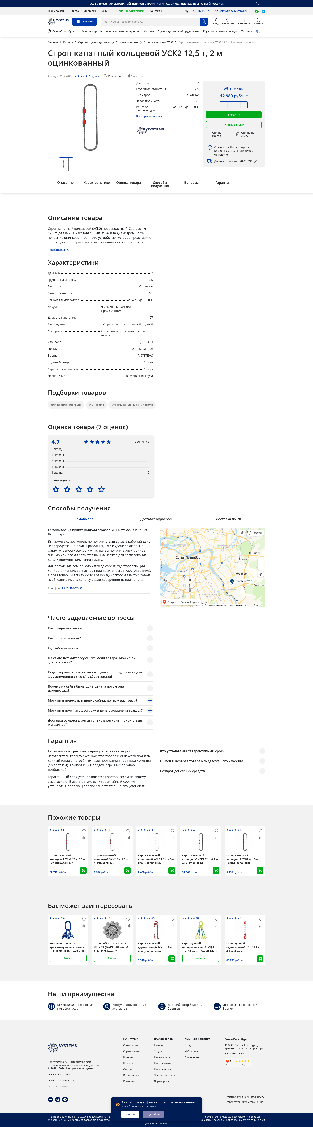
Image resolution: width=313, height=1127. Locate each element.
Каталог (159, 1045)
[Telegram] (57, 1099)
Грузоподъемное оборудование (178, 31)
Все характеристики (149, 116)
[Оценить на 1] (55, 489)
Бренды (128, 1057)
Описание (65, 182)
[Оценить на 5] (101, 489)
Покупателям (131, 1075)
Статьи (127, 1069)
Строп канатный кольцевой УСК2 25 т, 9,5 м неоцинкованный (67, 859)
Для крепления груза (66, 405)
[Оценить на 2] (67, 489)
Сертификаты (131, 1051)
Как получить (162, 1069)
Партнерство (162, 1081)
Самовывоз (84, 519)
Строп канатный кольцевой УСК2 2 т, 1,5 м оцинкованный (111, 859)
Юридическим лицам (130, 11)
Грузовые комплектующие (220, 31)
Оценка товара (128, 182)
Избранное (192, 1051)
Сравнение (192, 1057)
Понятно (130, 1114)
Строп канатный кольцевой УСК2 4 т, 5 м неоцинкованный (242, 859)
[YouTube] (65, 1099)
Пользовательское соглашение (244, 1102)
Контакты (156, 11)
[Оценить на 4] (90, 489)
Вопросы (191, 182)
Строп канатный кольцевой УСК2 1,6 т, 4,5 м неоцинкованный (156, 859)
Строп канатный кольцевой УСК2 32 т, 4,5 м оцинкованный (200, 859)
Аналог (68, 958)
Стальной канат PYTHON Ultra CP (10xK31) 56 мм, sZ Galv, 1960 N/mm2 (111, 947)
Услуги (105, 11)
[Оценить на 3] (78, 489)
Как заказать (162, 1057)
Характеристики (97, 182)
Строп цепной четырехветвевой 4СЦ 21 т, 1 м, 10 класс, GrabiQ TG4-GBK (200, 947)
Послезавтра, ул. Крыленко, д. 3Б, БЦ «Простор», (234, 150)
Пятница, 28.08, (236, 161)
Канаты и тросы (91, 31)
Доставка (90, 11)
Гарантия (223, 182)
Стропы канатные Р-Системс (132, 405)
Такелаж (246, 31)
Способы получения (160, 184)
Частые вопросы (164, 1075)
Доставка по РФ (228, 519)
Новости (128, 1063)
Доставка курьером (156, 519)
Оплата (74, 11)
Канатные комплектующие (122, 31)
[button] (234, 114)
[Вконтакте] (50, 1099)
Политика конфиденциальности (244, 1097)
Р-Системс (96, 405)
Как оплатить (162, 1063)
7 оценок (93, 76)
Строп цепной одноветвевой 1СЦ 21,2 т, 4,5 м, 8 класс (243, 947)
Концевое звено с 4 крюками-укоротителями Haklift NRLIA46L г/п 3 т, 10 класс (67, 947)
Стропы (149, 31)
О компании (56, 11)
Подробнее (153, 1114)
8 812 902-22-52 (72, 588)
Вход (188, 1045)
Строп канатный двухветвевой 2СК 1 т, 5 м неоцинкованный (155, 947)
